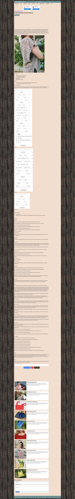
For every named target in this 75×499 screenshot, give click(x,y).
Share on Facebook (27, 367)
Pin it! (32, 367)
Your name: (17, 481)
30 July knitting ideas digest (18, 11)
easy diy (19, 363)
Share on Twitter (36, 367)
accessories (16, 363)
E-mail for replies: (18, 484)
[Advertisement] (31, 22)
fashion (22, 363)
